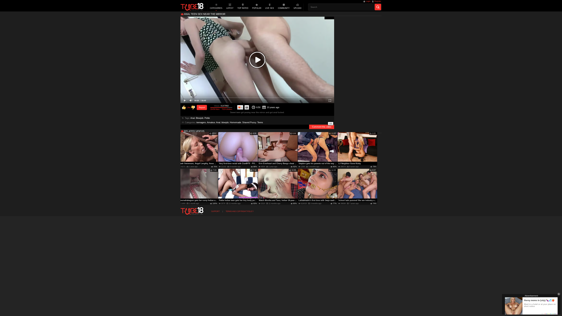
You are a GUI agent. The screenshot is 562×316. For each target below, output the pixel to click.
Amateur (211, 122)
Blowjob (199, 118)
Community (284, 8)
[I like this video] (186, 107)
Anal (192, 118)
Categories (216, 8)
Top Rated (242, 8)
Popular (256, 8)
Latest (229, 8)
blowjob (225, 122)
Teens (260, 122)
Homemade (235, 122)
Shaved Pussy (249, 122)
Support (215, 211)
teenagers (201, 122)
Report (202, 107)
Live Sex (269, 8)
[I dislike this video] (193, 107)
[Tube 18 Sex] (192, 7)
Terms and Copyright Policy (240, 211)
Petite (207, 118)
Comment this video (322, 126)
